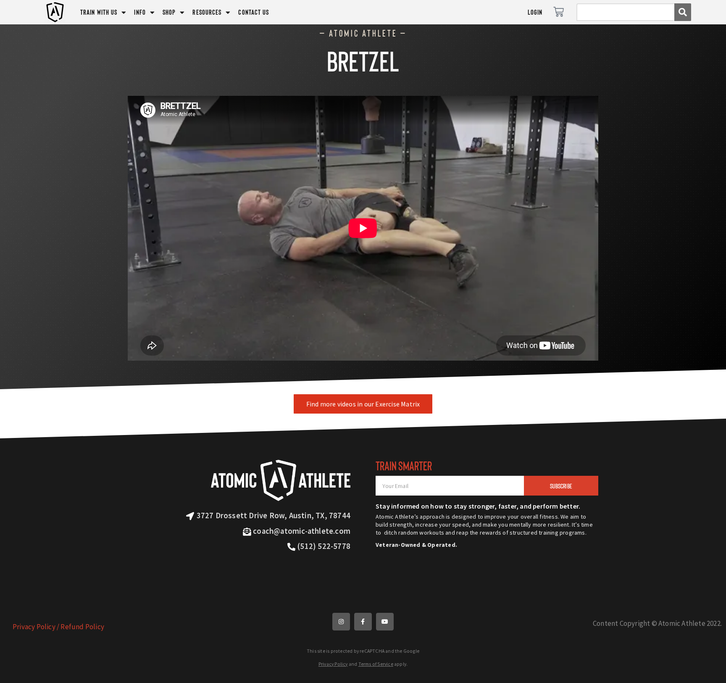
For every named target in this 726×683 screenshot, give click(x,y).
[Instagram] (341, 621)
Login (535, 12)
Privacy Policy (333, 664)
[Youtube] (385, 621)
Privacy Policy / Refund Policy (58, 626)
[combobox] (625, 12)
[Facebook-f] (363, 621)
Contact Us (253, 12)
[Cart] (558, 12)
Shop (169, 12)
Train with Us (98, 12)
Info (139, 12)
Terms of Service (375, 664)
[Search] (682, 12)
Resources (206, 12)
